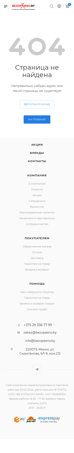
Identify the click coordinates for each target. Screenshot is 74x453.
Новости (37, 189)
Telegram (37, 369)
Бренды (37, 153)
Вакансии (37, 206)
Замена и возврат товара (37, 303)
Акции (37, 144)
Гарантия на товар (37, 263)
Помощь (37, 283)
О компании (37, 183)
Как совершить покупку (37, 292)
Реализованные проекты (37, 212)
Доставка (37, 258)
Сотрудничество (37, 224)
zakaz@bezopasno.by (40, 332)
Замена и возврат (37, 269)
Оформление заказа (37, 246)
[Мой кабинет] (59, 6)
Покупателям (37, 238)
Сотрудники (37, 201)
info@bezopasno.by (40, 341)
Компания (36, 175)
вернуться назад (37, 104)
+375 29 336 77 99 (38, 325)
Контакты (37, 161)
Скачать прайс (37, 309)
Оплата (37, 252)
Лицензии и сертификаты (37, 218)
